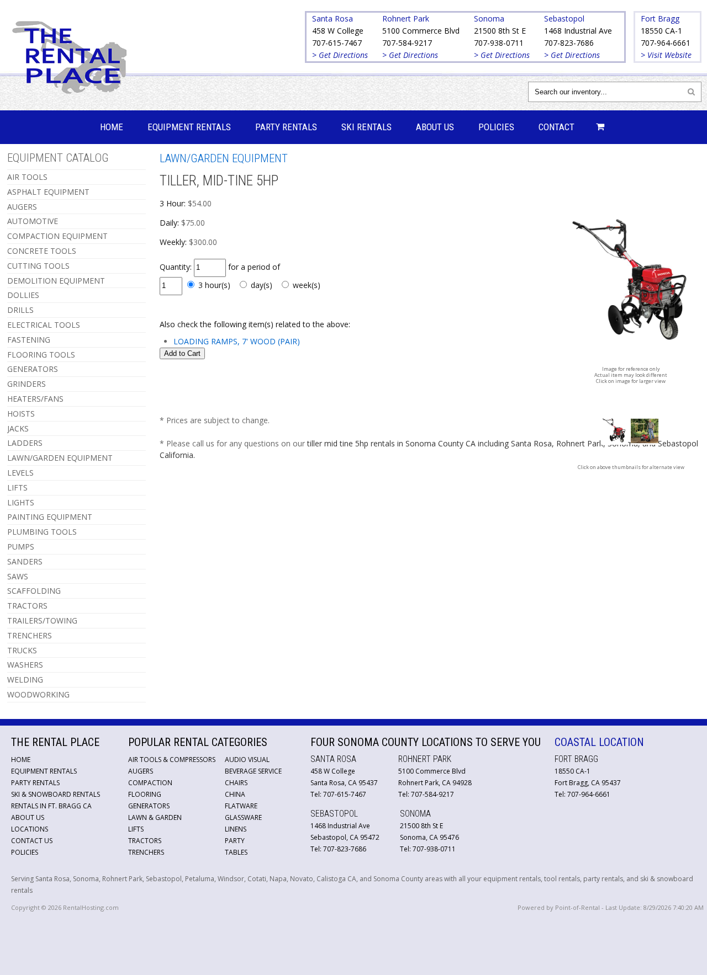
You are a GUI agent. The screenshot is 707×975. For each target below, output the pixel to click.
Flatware (241, 806)
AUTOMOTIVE (32, 221)
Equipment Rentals (189, 126)
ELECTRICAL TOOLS (43, 324)
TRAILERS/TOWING (42, 620)
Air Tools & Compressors (171, 759)
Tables (236, 852)
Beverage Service (253, 771)
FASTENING (28, 339)
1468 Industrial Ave (578, 30)
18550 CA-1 (661, 30)
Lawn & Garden (155, 817)
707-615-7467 (337, 43)
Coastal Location (599, 742)
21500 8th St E (500, 30)
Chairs (236, 782)
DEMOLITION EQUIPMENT (56, 280)
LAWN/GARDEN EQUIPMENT (60, 457)
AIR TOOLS (27, 177)
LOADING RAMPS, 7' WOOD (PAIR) (236, 341)
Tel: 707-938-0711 (428, 849)
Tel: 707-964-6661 (582, 794)
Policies (496, 126)
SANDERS (25, 561)
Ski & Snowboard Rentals (55, 794)
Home (111, 126)
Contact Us (31, 840)
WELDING (25, 679)
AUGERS (22, 206)
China (235, 794)
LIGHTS (20, 502)
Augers (140, 771)
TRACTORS (27, 605)
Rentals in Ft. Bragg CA (51, 806)
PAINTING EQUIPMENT (49, 517)
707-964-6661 (665, 43)
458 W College (337, 30)
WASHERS (25, 664)
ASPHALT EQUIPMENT (48, 192)
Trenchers (146, 852)
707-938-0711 (499, 43)
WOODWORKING (38, 694)
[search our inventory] (691, 91)
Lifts (136, 829)
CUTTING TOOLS (38, 265)
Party (235, 840)
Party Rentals (286, 126)
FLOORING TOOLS (41, 354)
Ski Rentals (366, 126)
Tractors (144, 840)
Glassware (243, 817)
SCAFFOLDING (34, 590)
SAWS (17, 576)
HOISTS (21, 413)
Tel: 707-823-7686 (338, 849)
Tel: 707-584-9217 (426, 794)
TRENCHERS (29, 635)
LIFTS (17, 487)
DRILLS (20, 310)
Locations (29, 829)
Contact (556, 126)
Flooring (144, 794)
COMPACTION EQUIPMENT (57, 236)
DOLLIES (23, 295)
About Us (435, 126)
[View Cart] (597, 127)
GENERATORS (32, 369)
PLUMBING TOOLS (42, 531)
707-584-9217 (407, 43)
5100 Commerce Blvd (421, 30)
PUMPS (20, 546)
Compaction (150, 782)
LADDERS (25, 443)
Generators (149, 806)
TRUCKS (22, 650)
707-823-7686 (569, 43)
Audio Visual (247, 759)
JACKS (18, 428)
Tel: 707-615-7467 (338, 794)
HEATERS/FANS (35, 398)
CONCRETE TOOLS (41, 251)
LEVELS (20, 472)
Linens (235, 829)
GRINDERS (26, 384)
